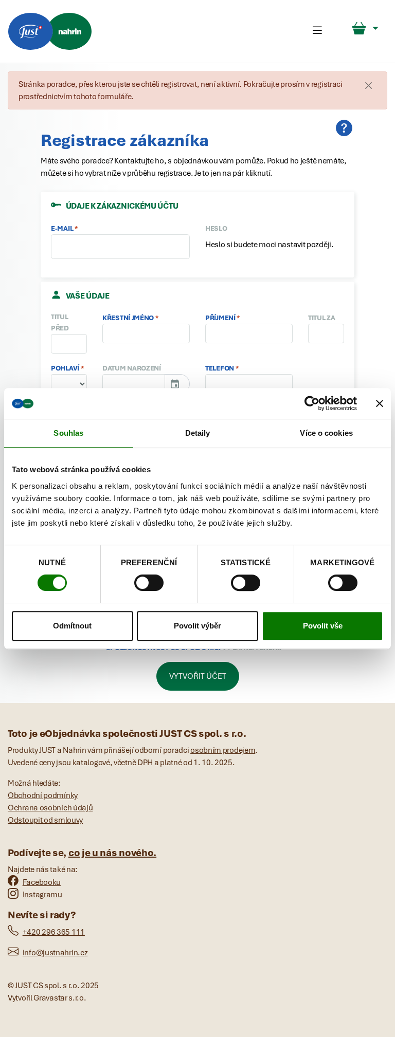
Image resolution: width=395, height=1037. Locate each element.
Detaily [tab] (197, 433)
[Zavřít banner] (379, 403)
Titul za (321, 317)
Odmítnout (72, 625)
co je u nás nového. (112, 852)
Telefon (219, 368)
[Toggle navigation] (317, 31)
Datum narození (131, 368)
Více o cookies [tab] (326, 433)
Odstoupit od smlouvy (45, 820)
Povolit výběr (197, 625)
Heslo (216, 228)
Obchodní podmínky (43, 795)
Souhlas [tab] (68, 433)
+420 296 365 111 (54, 932)
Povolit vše (323, 625)
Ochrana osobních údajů (50, 808)
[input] (133, 384)
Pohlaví (65, 368)
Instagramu (42, 895)
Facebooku (42, 882)
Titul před (60, 322)
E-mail (62, 228)
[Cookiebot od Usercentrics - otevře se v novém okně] (312, 403)
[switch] (149, 583)
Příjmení (220, 317)
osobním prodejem (222, 750)
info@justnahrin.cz (55, 953)
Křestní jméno (128, 317)
